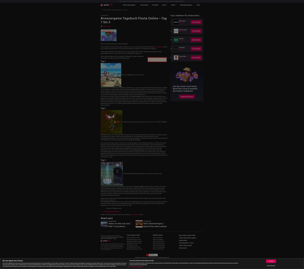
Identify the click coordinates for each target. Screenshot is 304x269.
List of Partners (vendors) (136, 266)
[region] (152, 263)
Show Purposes (271, 265)
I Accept (271, 261)
